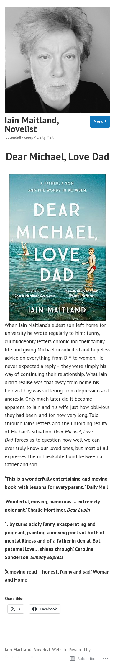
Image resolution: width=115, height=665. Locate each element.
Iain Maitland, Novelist (31, 124)
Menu (101, 121)
